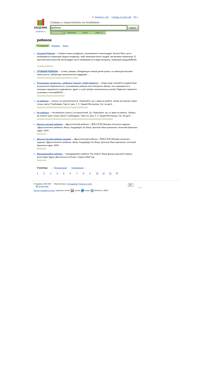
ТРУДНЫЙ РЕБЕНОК (47, 71)
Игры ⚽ (99, 33)
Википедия (41, 134)
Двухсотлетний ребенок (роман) (54, 139)
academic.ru (41, 31)
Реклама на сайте (85, 184)
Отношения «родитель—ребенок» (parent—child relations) (67, 83)
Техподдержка (72, 184)
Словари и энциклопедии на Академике (74, 22)
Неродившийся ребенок (49, 154)
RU (135, 17)
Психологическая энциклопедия (50, 95)
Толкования (57, 33)
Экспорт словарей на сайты (44, 190)
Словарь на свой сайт (121, 17)
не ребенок (43, 101)
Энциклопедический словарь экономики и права (57, 78)
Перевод (55, 46)
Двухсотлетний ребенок (49, 124)
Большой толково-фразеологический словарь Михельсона (62, 107)
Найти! (132, 28)
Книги (85, 33)
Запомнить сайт (102, 17)
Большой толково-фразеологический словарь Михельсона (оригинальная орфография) (75, 119)
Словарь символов (45, 66)
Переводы (71, 33)
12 (110, 173)
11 (103, 173)
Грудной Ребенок (46, 53)
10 (97, 173)
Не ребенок (43, 112)
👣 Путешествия (42, 186)
